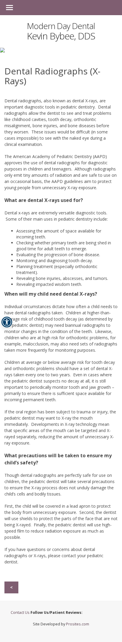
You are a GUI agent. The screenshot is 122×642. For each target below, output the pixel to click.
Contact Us (20, 612)
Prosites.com (77, 624)
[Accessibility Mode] (6, 322)
